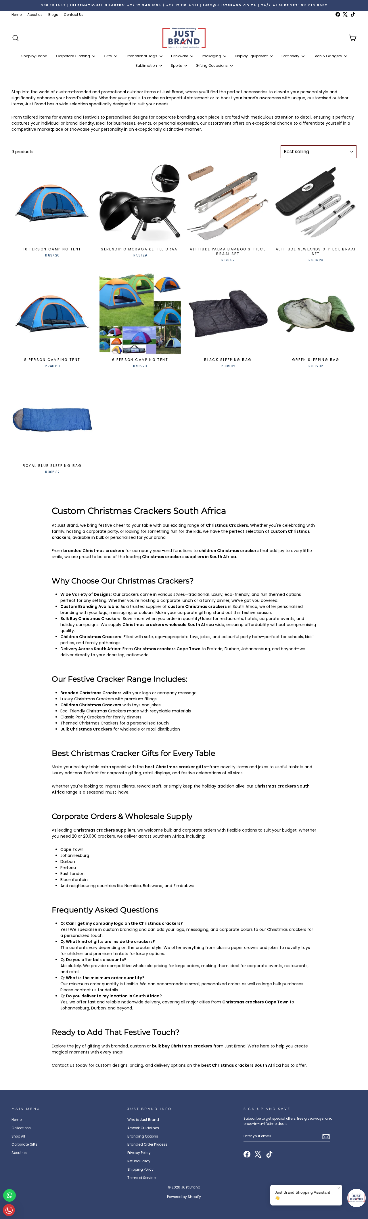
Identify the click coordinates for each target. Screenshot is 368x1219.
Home (17, 14)
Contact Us (73, 14)
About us (35, 14)
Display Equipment (252, 56)
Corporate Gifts (24, 1144)
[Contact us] (9, 1195)
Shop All (18, 1136)
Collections (21, 1128)
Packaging (212, 56)
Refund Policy (138, 1161)
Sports (177, 65)
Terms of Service (141, 1178)
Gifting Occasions (212, 65)
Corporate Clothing (73, 56)
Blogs (53, 14)
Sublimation (146, 65)
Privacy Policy (139, 1152)
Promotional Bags (142, 56)
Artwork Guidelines (143, 1128)
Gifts (108, 56)
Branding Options (142, 1136)
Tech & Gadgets (328, 56)
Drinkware (180, 56)
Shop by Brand (34, 56)
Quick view (52, 237)
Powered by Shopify (184, 1196)
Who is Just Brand (143, 1119)
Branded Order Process (147, 1144)
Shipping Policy (140, 1169)
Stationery (290, 56)
